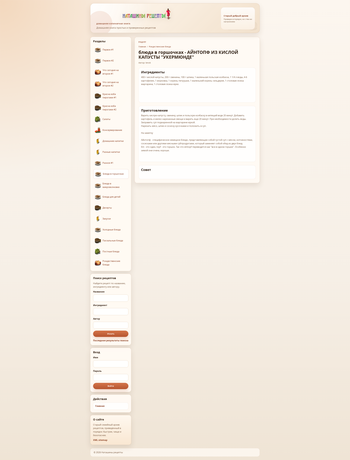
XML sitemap (100, 440)
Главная (99, 405)
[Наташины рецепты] (156, 14)
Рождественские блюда (160, 46)
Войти (111, 386)
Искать (110, 333)
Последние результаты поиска (110, 340)
